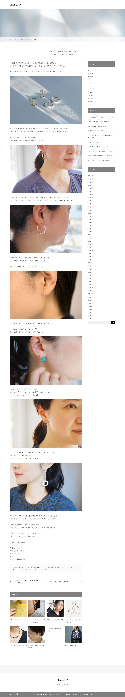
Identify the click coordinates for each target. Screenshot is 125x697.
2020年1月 (90, 210)
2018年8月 (90, 263)
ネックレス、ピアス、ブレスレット (37, 569)
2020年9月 (90, 185)
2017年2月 (90, 318)
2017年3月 (90, 315)
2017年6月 (90, 306)
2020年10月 (90, 182)
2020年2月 (90, 207)
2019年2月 (90, 244)
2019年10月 (90, 219)
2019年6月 (90, 231)
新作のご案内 (91, 98)
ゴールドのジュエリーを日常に (95, 130)
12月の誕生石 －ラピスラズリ (18, 645)
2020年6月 (90, 194)
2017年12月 (90, 287)
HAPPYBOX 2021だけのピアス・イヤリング (98, 121)
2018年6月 (90, 269)
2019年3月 (90, 241)
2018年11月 (90, 253)
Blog (60, 54)
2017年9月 (90, 297)
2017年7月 (90, 303)
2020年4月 (90, 200)
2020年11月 (90, 179)
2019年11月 (90, 216)
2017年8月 (90, 300)
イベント (90, 86)
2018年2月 (90, 281)
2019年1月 (90, 247)
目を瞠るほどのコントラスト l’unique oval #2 (98, 160)
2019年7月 (90, 228)
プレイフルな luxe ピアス (94, 142)
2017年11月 (90, 290)
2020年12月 (90, 176)
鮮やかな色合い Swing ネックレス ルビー (98, 146)
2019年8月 (90, 225)
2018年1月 (90, 284)
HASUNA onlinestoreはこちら (19, 542)
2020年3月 (90, 203)
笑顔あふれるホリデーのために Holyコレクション (100, 151)
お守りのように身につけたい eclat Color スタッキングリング (28, 582)
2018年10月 (90, 256)
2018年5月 (90, 272)
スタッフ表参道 (22, 567)
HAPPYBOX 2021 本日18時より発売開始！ (98, 126)
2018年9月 (90, 259)
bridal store (90, 73)
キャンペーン (91, 89)
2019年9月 (90, 222)
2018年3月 (90, 278)
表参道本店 (70, 54)
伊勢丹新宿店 (91, 95)
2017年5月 (90, 309)
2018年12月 (90, 250)
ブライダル (90, 92)
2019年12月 (90, 213)
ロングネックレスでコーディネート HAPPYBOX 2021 (101, 117)
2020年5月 (90, 197)
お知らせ (90, 83)
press (89, 79)
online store (64, 54)
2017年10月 (90, 294)
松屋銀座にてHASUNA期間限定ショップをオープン (100, 155)
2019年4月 (90, 238)
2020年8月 (90, 188)
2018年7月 (90, 266)
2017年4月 (90, 312)
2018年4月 (90, 275)
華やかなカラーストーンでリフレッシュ (61, 582)
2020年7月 (90, 191)
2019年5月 (90, 235)
